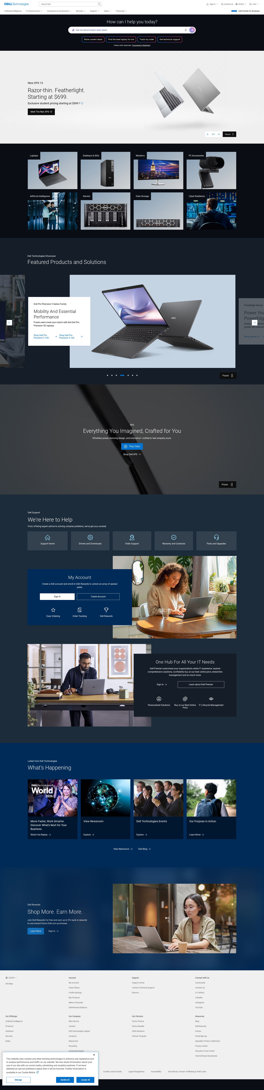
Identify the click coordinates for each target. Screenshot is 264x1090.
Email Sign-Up (201, 1036)
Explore (87, 834)
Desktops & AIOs (91, 155)
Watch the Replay (39, 834)
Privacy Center (201, 1046)
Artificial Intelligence (40, 196)
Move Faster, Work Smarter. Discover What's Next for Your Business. (49, 825)
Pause (227, 134)
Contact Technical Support (143, 988)
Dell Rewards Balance (78, 1007)
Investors (73, 1036)
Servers (86, 196)
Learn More (36, 113)
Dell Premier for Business (249, 11)
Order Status (74, 988)
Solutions (9, 1031)
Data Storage (142, 196)
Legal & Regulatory (136, 1071)
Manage (18, 1080)
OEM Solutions (138, 1031)
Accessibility (156, 1071)
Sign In (57, 596)
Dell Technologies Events (151, 821)
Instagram (199, 1002)
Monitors (140, 155)
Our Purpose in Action (202, 821)
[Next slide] (218, 134)
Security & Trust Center (205, 1051)
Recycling (73, 1046)
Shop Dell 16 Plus (59, 113)
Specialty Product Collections (207, 1041)
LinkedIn (199, 997)
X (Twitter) (199, 993)
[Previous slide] (208, 134)
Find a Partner (138, 1021)
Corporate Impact (76, 1051)
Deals (8, 1041)
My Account (74, 983)
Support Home (138, 983)
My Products (74, 997)
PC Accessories (196, 155)
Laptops (34, 155)
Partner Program (139, 1036)
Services (9, 1036)
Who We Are (74, 1021)
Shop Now (249, 336)
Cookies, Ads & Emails (112, 1071)
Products (9, 1026)
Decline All (65, 1080)
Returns (135, 993)
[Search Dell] (99, 4)
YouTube (199, 1007)
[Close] (94, 1055)
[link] (227, 4)
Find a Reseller (138, 1026)
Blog (197, 1021)
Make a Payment (76, 1002)
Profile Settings (75, 993)
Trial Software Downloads (206, 1056)
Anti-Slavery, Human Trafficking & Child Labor (187, 1071)
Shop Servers (40, 336)
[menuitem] (34, 11)
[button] (212, 4)
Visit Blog (142, 849)
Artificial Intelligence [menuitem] (12, 11)
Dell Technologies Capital (79, 1031)
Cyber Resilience (197, 196)
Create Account (98, 596)
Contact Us (57, 336)
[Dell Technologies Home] (16, 4)
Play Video (134, 446)
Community (200, 983)
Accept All (85, 1080)
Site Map (9, 984)
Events (198, 1031)
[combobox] (70, 4)
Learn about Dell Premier (201, 684)
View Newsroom (93, 821)
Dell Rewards (200, 1026)
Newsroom (73, 1041)
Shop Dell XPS (130, 454)
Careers (72, 1026)
